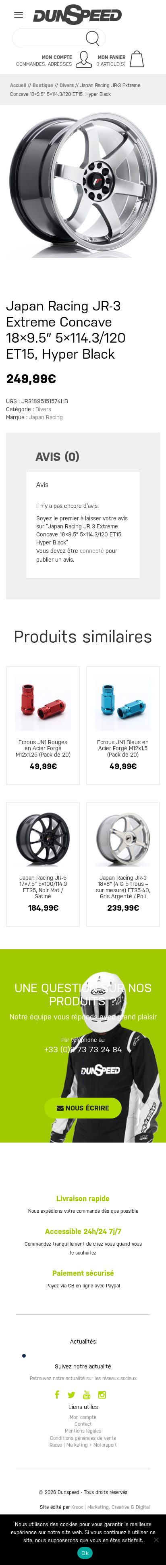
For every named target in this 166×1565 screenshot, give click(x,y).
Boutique (43, 85)
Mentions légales (83, 1431)
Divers (67, 85)
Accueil (18, 85)
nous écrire (86, 1108)
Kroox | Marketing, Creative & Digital (110, 1507)
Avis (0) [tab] (57, 457)
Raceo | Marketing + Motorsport (83, 1445)
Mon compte (83, 1417)
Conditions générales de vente (83, 1438)
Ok (85, 1553)
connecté (92, 551)
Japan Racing (46, 417)
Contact (83, 1424)
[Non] (156, 1540)
